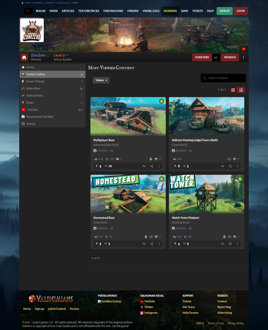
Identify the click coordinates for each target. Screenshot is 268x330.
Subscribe (202, 57)
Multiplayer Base (104, 140)
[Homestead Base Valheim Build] (128, 194)
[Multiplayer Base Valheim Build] (128, 116)
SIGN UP (225, 10)
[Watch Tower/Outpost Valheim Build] (206, 194)
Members (38, 3)
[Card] (233, 90)
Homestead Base (104, 217)
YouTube (55, 109)
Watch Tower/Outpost (185, 217)
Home (28, 3)
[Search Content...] (204, 78)
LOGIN (241, 10)
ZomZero (50, 3)
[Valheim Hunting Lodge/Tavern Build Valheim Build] (206, 116)
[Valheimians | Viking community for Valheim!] (21, 11)
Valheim (27, 326)
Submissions (64, 3)
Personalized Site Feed (39, 116)
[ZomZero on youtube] (243, 49)
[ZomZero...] (27, 11)
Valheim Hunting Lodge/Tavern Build (195, 140)
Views (100, 80)
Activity (31, 123)
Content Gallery (54, 74)
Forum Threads (54, 81)
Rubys (54, 102)
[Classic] (241, 90)
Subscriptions (54, 95)
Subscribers (54, 88)
